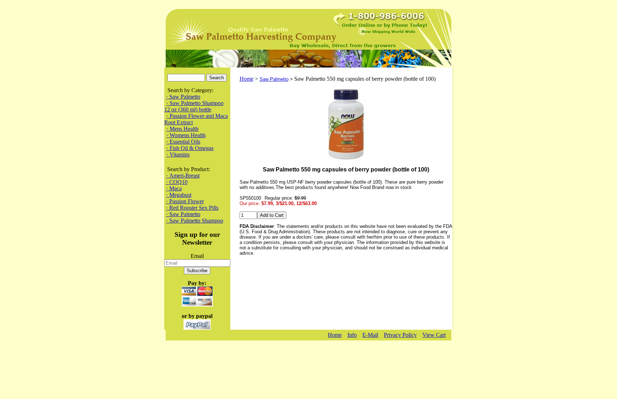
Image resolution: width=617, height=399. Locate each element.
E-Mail (370, 335)
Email (197, 256)
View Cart (434, 335)
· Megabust (178, 195)
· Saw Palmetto (183, 97)
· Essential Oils (183, 142)
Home (247, 79)
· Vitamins (178, 154)
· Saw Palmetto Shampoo (194, 221)
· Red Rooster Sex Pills (192, 208)
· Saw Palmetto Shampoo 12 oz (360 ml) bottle (194, 106)
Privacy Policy (400, 335)
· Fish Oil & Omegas (190, 148)
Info (352, 335)
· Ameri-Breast (183, 176)
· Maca (174, 188)
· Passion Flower (185, 201)
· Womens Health (186, 135)
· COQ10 (176, 182)
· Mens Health (182, 129)
